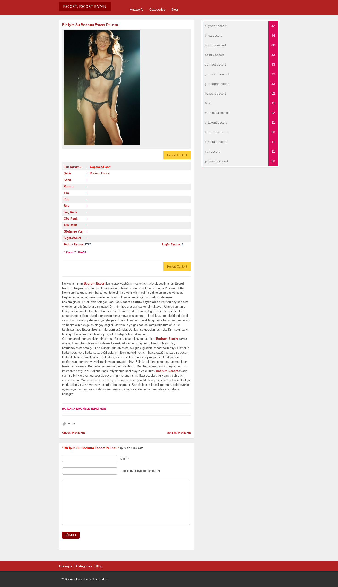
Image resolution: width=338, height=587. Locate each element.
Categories (157, 9)
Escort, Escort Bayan (84, 6)
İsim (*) (124, 458)
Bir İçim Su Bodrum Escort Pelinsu (90, 25)
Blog (174, 9)
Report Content (177, 155)
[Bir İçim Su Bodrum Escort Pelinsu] (126, 87)
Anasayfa (136, 9)
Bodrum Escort (100, 173)
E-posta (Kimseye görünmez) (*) (140, 470)
